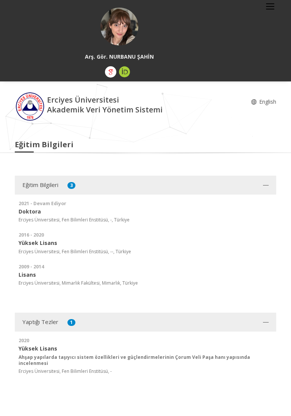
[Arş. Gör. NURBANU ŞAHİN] (119, 26)
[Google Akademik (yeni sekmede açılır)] (110, 72)
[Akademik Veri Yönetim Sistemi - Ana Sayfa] (31, 105)
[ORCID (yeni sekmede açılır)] (124, 72)
